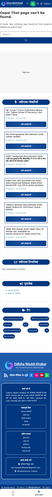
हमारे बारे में (26, 438)
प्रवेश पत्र (26, 415)
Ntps (25, 324)
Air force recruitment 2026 (13, 319)
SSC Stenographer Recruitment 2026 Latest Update (24, 135)
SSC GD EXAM (9, 336)
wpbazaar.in (9, 487)
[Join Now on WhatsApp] (33, 3)
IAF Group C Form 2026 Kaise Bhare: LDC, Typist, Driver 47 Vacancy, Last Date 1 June (24, 112)
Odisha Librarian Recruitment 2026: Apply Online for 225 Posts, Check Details (24, 207)
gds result (7, 324)
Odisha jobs (44, 324)
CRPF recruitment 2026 (39, 319)
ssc (47, 330)
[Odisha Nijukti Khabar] (12, 3)
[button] (38, 3)
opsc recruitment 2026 (12, 330)
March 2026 (14, 293)
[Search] (26, 40)
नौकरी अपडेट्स (26, 418)
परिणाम (26, 421)
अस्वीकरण (26, 444)
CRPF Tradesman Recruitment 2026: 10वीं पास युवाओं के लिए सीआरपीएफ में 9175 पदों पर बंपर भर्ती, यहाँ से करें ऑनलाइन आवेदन (26, 158)
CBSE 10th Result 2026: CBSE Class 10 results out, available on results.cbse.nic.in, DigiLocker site (25, 231)
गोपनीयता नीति (26, 448)
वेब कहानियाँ (26, 425)
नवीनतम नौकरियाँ (26, 411)
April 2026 (13, 290)
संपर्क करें (26, 441)
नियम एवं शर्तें (26, 451)
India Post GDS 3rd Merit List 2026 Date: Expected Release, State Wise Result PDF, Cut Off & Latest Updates (24, 182)
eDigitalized (34, 487)
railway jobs (33, 330)
